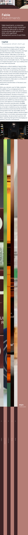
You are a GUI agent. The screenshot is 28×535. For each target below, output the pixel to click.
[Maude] (12, 420)
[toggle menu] (25, 2)
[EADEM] (1, 420)
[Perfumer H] (8, 420)
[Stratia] (15, 420)
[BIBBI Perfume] (5, 420)
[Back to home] (6, 2)
